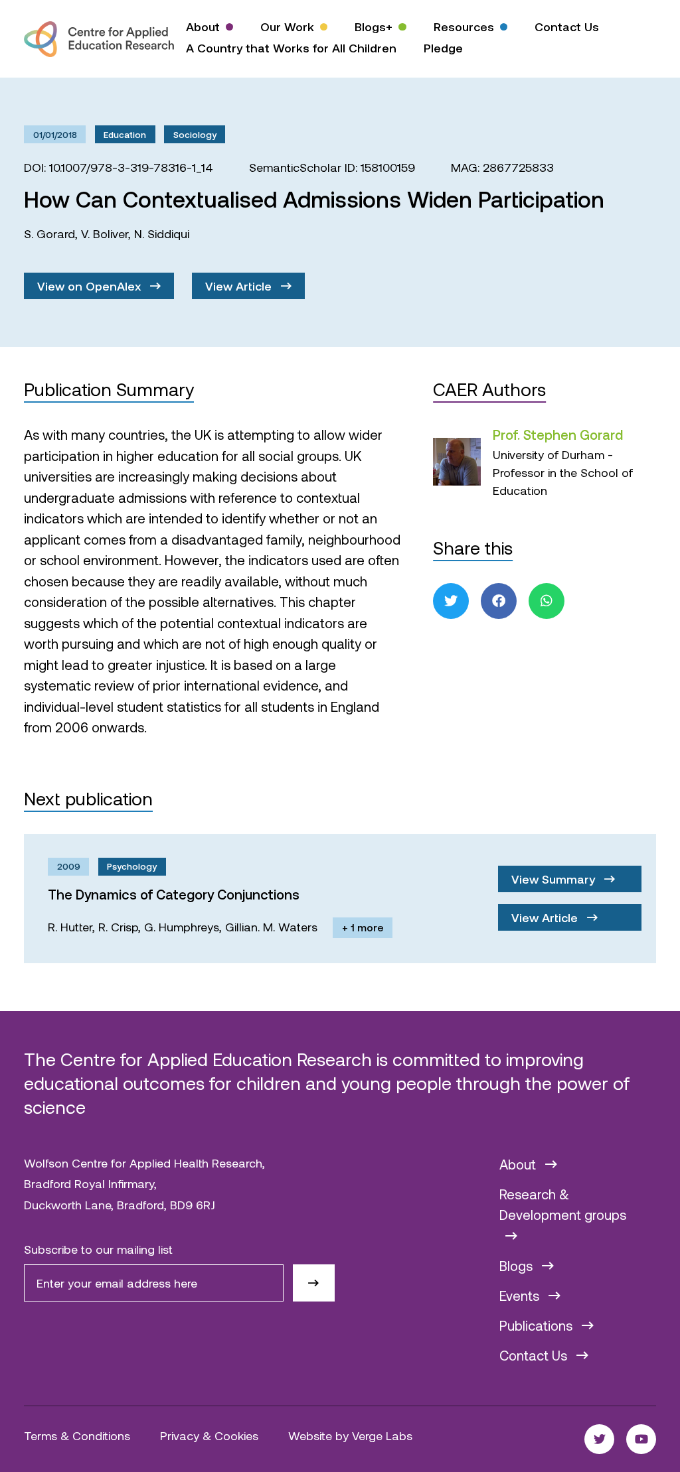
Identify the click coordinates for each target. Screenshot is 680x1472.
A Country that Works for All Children (291, 47)
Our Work (287, 26)
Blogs (517, 1266)
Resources (464, 26)
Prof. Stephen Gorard (558, 434)
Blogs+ (373, 26)
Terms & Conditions (77, 1435)
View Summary (554, 879)
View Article (240, 286)
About (203, 26)
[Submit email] (314, 1283)
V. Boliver (104, 233)
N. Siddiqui (161, 233)
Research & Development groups (562, 1204)
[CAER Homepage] (99, 39)
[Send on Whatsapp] (546, 601)
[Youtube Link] (641, 1439)
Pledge (443, 47)
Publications (537, 1325)
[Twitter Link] (599, 1439)
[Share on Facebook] (499, 601)
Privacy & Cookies (209, 1435)
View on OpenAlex (90, 286)
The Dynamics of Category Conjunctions (173, 894)
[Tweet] (451, 601)
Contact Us (567, 26)
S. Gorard (49, 233)
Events (521, 1296)
